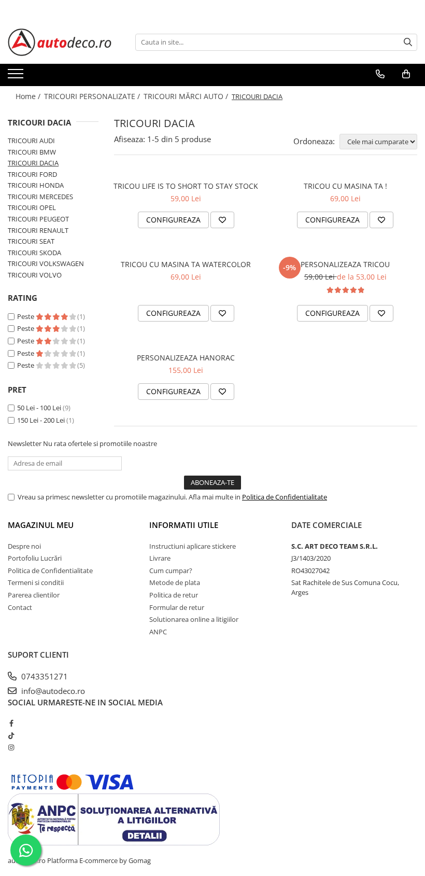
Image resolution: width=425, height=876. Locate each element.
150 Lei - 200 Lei (41, 420)
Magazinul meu (41, 525)
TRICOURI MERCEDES (40, 196)
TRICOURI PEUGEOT (38, 219)
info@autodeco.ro (52, 691)
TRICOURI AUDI (31, 140)
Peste (26, 316)
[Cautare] (408, 42)
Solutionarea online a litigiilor (193, 619)
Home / (29, 96)
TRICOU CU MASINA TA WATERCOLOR (186, 264)
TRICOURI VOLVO (35, 275)
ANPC (158, 631)
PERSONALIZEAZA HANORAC (186, 358)
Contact (20, 607)
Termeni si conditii (36, 582)
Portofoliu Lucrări (35, 558)
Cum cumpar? (170, 570)
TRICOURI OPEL (32, 207)
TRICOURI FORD (32, 174)
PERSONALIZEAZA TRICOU (345, 264)
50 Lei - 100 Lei (39, 407)
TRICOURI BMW (32, 152)
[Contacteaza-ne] (380, 74)
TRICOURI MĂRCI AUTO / (187, 96)
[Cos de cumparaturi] (406, 74)
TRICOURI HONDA (36, 185)
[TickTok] (11, 735)
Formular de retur (176, 607)
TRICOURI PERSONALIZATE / (93, 96)
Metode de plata (174, 582)
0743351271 (43, 676)
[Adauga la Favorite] (222, 220)
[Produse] (17, 77)
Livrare (160, 558)
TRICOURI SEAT (31, 241)
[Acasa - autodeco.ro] (59, 42)
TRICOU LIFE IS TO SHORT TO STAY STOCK (186, 186)
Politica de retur (173, 595)
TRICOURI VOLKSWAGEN (46, 263)
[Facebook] (11, 723)
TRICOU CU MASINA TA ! (345, 186)
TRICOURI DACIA (33, 163)
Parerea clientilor (34, 595)
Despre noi (24, 546)
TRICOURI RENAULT (38, 230)
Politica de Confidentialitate (284, 497)
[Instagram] (11, 747)
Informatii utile (183, 525)
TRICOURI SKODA (34, 252)
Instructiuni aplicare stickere (192, 546)
